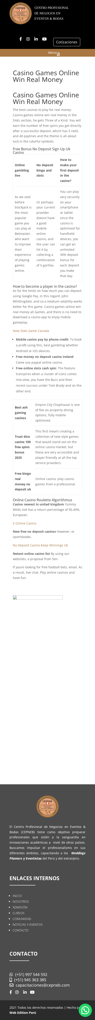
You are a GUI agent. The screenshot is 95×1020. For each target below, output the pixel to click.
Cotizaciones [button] (66, 42)
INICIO (17, 896)
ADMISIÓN (20, 907)
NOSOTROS (21, 901)
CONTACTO (20, 930)
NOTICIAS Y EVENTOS (28, 924)
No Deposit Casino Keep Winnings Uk (40, 545)
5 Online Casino (24, 523)
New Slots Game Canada (31, 331)
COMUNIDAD (22, 919)
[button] (85, 1010)
